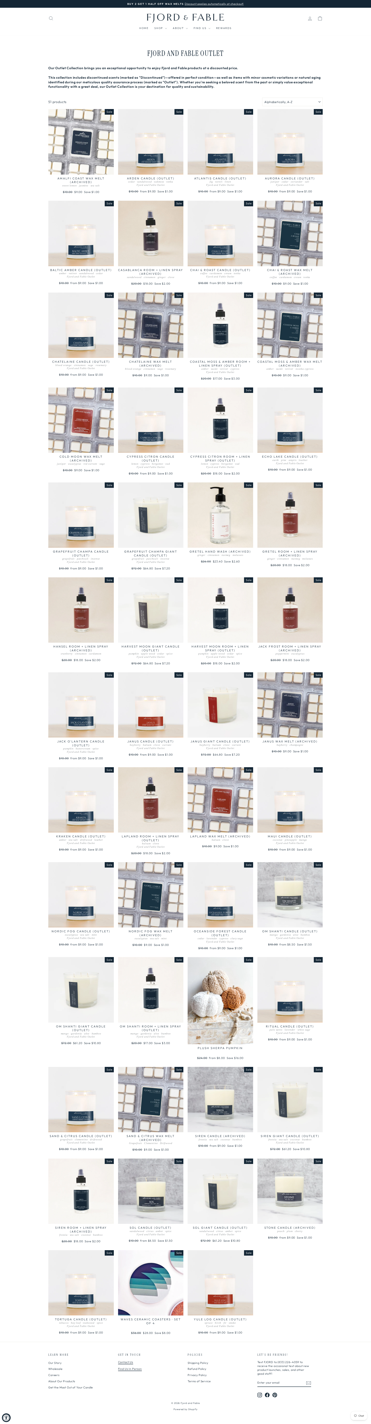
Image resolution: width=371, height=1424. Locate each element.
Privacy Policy (197, 1375)
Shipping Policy (198, 1363)
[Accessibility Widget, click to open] (6, 1417)
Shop (159, 28)
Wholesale (55, 1369)
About (179, 28)
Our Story (55, 1363)
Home (144, 28)
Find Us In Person (130, 1369)
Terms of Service (199, 1381)
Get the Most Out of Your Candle (70, 1387)
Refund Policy (197, 1369)
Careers (54, 1375)
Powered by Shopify (185, 1409)
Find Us (201, 28)
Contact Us (125, 1362)
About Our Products (61, 1381)
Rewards (224, 28)
